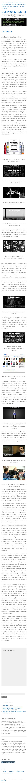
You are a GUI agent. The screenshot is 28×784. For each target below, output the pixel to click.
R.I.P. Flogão (5, 705)
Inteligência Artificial (6, 4)
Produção (9, 6)
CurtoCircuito (22, 2)
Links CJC (14, 4)
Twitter (4, 771)
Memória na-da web (21, 4)
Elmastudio (3, 780)
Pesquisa (4, 6)
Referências (15, 6)
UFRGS (23, 6)
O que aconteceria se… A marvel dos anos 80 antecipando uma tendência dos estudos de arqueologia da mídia (12, 708)
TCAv (20, 6)
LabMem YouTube (20, 771)
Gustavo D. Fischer (14, 12)
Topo (2, 782)
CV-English (4, 8)
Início (3, 2)
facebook (11, 771)
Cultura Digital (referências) (12, 2)
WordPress (12, 779)
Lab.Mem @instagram (7, 773)
